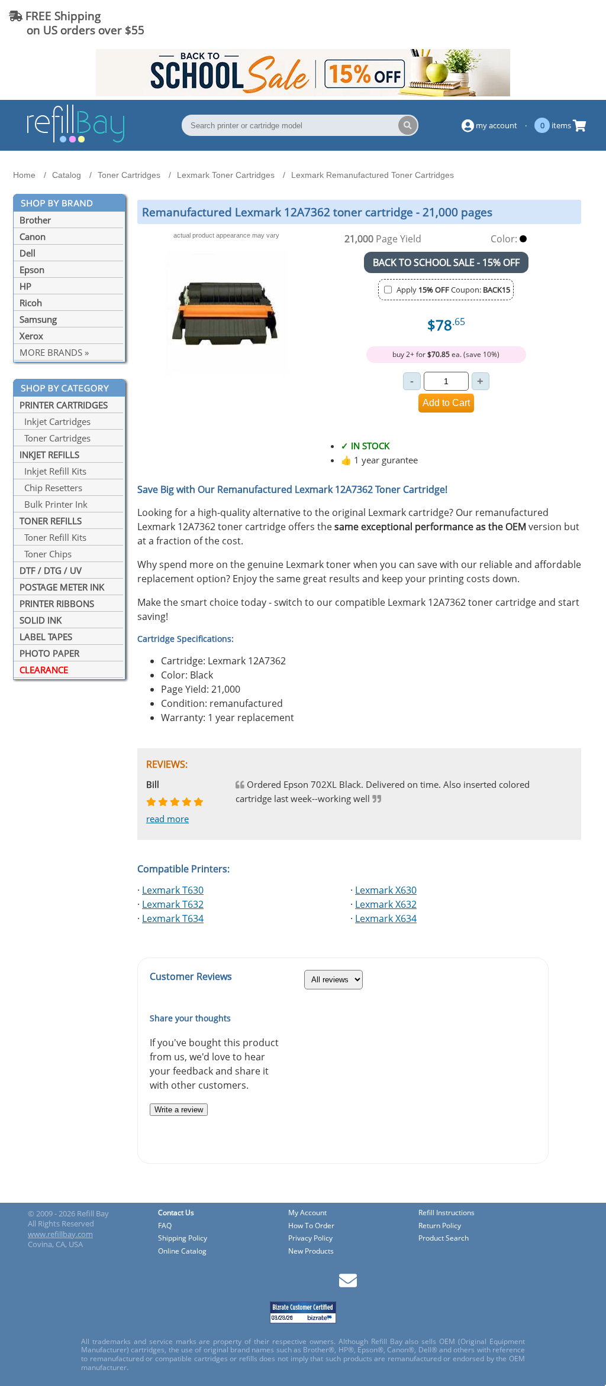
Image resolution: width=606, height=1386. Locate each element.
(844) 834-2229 (554, 22)
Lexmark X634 (386, 918)
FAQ (165, 1226)
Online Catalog (182, 1251)
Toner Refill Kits (53, 537)
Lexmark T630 (173, 890)
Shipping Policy (182, 1238)
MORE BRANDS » (54, 352)
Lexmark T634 (173, 918)
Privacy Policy (310, 1238)
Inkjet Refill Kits (53, 471)
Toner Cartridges (55, 438)
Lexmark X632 (386, 904)
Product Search (443, 1238)
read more (167, 819)
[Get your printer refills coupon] (303, 92)
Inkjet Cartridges (55, 421)
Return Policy (439, 1226)
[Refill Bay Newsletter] (348, 1285)
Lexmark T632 (173, 904)
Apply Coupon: (453, 289)
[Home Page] (75, 140)
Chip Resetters (51, 488)
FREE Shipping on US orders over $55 (76, 22)
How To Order (311, 1226)
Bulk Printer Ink (54, 504)
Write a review (178, 1109)
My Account (307, 1213)
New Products (311, 1251)
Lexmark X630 (386, 890)
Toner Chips (46, 554)
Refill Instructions (446, 1213)
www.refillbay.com (60, 1234)
